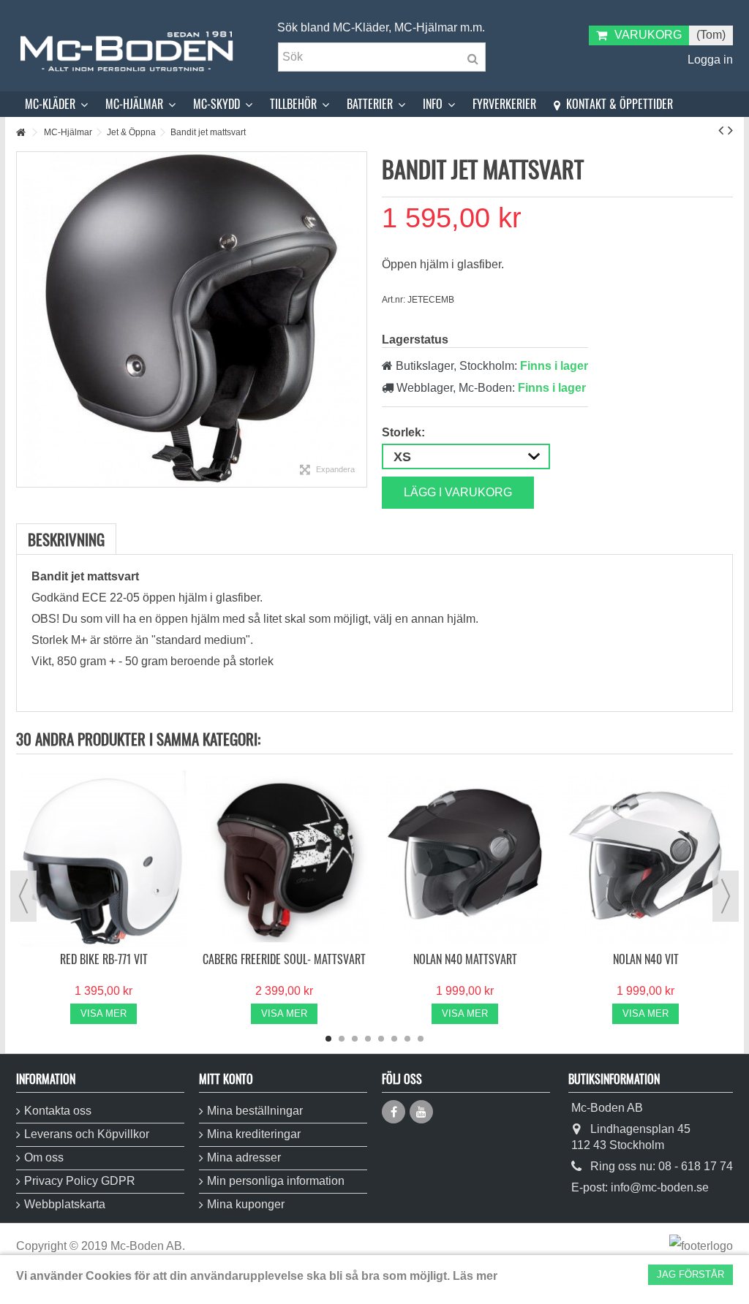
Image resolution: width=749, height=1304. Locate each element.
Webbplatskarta (64, 1204)
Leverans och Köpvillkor (86, 1134)
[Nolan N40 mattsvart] (465, 858)
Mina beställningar (255, 1110)
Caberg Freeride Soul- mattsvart (284, 959)
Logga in (709, 59)
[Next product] (730, 130)
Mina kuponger (246, 1204)
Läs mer (475, 1276)
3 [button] (355, 1039)
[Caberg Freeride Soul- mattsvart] (284, 858)
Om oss (44, 1157)
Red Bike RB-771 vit (104, 959)
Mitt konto (226, 1079)
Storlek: (405, 432)
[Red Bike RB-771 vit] (103, 858)
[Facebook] (393, 1111)
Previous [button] (23, 896)
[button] (56, 104)
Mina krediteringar (254, 1134)
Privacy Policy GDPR (79, 1181)
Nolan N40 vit (646, 959)
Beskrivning (66, 539)
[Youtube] (421, 1111)
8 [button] (421, 1039)
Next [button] (725, 896)
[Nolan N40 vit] (645, 858)
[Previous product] (720, 130)
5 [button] (381, 1039)
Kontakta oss (57, 1110)
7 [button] (407, 1039)
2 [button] (342, 1039)
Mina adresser (244, 1157)
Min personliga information (276, 1181)
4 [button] (368, 1039)
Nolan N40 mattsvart (465, 959)
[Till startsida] (20, 133)
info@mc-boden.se (660, 1187)
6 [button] (394, 1039)
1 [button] (328, 1039)
